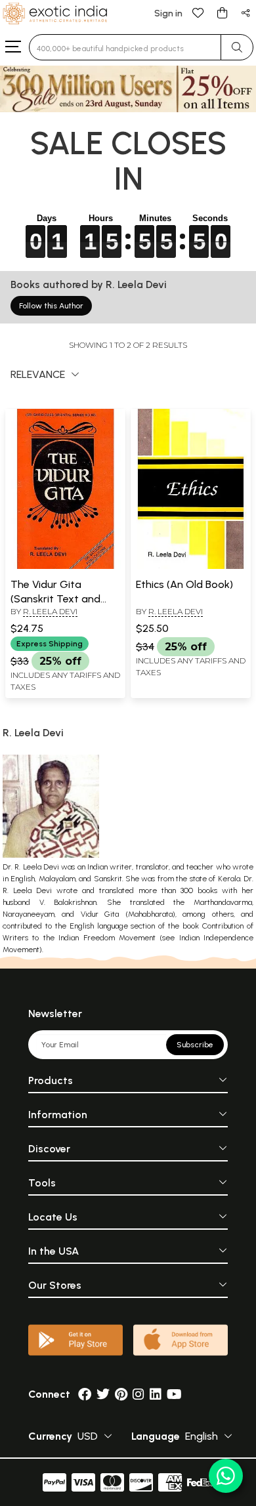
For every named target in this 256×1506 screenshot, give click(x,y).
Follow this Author (51, 305)
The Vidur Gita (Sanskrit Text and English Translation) (57, 599)
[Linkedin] (155, 1394)
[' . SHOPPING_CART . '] (222, 12)
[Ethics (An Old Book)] (191, 566)
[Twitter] (103, 1394)
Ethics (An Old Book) (184, 584)
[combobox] (125, 47)
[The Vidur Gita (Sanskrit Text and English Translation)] (65, 566)
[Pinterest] (121, 1394)
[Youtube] (174, 1394)
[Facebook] (84, 1394)
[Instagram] (138, 1394)
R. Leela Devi (50, 611)
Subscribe (195, 1044)
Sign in (168, 13)
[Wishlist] (198, 12)
